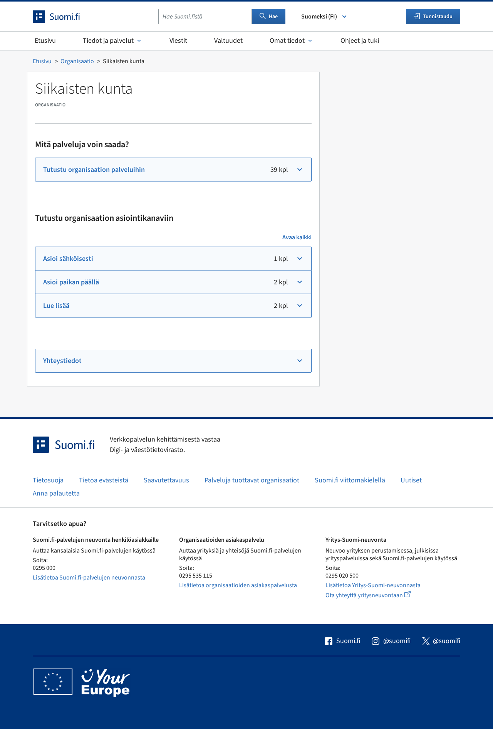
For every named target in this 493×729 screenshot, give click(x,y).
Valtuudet (228, 40)
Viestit (178, 40)
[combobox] (205, 16)
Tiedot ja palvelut (108, 40)
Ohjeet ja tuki (359, 40)
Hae (273, 16)
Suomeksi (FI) (319, 16)
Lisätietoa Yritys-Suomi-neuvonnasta (373, 585)
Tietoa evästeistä (103, 480)
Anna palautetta (56, 493)
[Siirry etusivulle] (63, 16)
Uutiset (411, 480)
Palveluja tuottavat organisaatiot (252, 480)
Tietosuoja (48, 480)
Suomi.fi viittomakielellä (350, 480)
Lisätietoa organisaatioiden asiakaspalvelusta (238, 585)
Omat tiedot (287, 40)
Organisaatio (77, 61)
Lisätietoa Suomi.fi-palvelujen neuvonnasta (89, 577)
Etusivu (45, 40)
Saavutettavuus (166, 480)
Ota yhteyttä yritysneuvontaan (376, 595)
